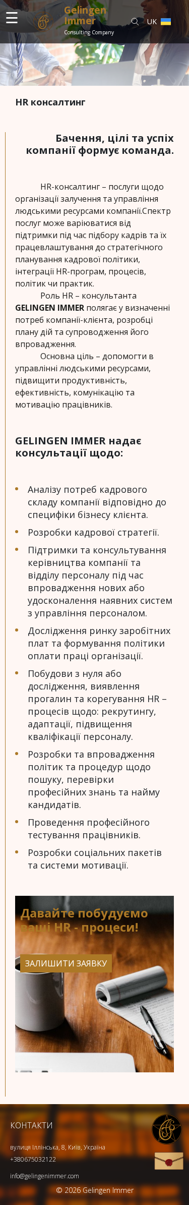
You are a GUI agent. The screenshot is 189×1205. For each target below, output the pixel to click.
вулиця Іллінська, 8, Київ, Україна (57, 1147)
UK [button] (152, 21)
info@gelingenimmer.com (44, 1176)
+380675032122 (33, 1159)
